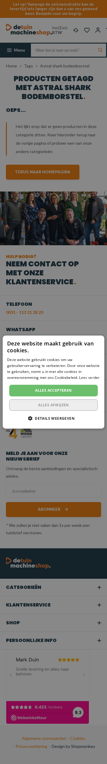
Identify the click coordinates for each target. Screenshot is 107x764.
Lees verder (89, 377)
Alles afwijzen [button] (53, 405)
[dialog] (53, 382)
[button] (53, 418)
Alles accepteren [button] (53, 390)
